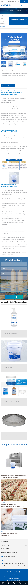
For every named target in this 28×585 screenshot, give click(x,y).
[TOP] (25, 583)
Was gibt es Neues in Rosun (14, 444)
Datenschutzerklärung (16, 580)
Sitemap (8, 580)
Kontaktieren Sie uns (7, 85)
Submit (14, 297)
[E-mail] (3, 583)
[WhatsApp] (8, 583)
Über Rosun (5, 548)
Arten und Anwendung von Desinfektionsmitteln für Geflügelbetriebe (12, 505)
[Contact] (19, 583)
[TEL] (14, 583)
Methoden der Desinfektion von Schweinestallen (9, 534)
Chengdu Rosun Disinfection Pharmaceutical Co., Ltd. (14, 576)
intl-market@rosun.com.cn (10, 556)
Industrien (5, 545)
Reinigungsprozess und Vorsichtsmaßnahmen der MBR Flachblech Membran (13, 476)
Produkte (2, 15)
